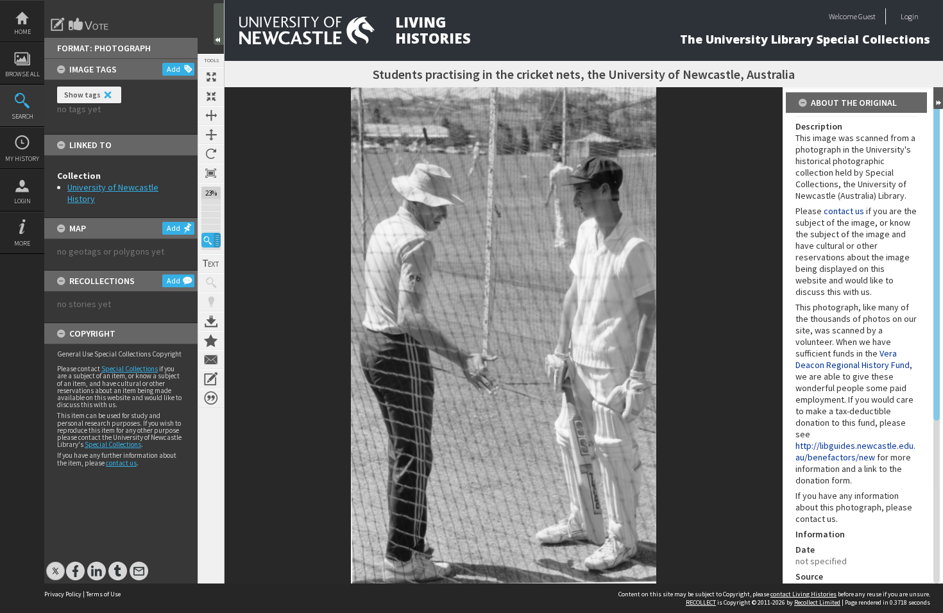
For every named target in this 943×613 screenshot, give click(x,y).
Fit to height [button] (211, 134)
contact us (121, 462)
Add (173, 69)
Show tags (82, 94)
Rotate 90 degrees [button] (211, 154)
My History (22, 159)
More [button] (22, 243)
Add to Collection (211, 340)
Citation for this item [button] (211, 398)
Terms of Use (103, 594)
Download (211, 321)
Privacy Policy (62, 594)
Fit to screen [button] (211, 96)
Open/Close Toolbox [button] (219, 24)
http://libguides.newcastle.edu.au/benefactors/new (855, 451)
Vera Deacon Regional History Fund (852, 359)
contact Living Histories (803, 594)
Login (22, 201)
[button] (211, 240)
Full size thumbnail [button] (211, 77)
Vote (89, 24)
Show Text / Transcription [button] (211, 263)
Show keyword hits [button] (211, 282)
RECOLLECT (701, 602)
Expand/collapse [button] (938, 98)
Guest (867, 16)
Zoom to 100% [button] (211, 173)
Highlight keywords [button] (211, 302)
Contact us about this (211, 359)
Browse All (22, 74)
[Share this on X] (55, 564)
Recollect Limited (817, 602)
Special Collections (129, 368)
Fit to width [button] (211, 115)
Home (22, 32)
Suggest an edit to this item (58, 24)
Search (22, 116)
